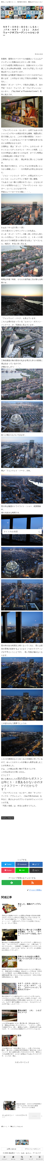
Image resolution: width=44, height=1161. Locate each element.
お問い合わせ (11, 1149)
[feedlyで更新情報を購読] (12, 882)
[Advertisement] (22, 44)
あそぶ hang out (8, 818)
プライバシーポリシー (33, 1149)
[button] (39, 532)
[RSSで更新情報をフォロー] (32, 882)
